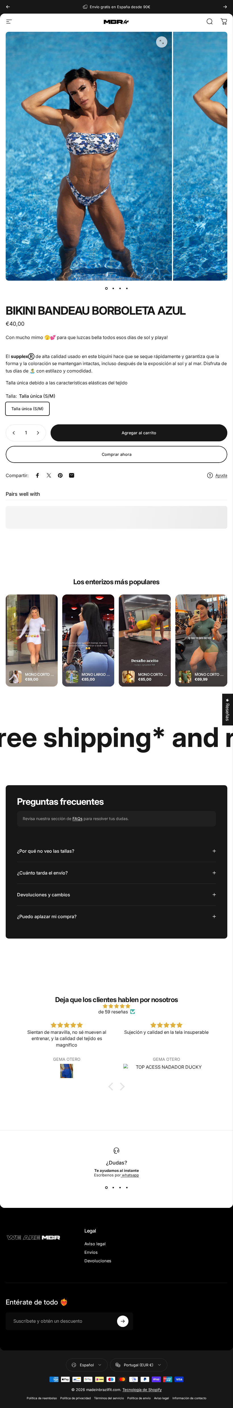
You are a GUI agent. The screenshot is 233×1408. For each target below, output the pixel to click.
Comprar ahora (117, 454)
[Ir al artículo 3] (119, 288)
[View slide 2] (113, 1187)
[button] (112, 1087)
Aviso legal (95, 1243)
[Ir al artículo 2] (113, 288)
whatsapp (130, 1175)
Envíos (91, 1252)
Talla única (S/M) (27, 408)
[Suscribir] (122, 1321)
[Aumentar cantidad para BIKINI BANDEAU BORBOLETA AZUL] (39, 433)
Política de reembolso (42, 1398)
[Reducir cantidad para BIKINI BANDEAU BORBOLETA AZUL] (12, 433)
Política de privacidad (75, 1398)
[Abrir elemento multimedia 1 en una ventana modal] (161, 42)
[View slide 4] (126, 1187)
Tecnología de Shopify (142, 1389)
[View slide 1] (106, 1187)
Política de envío (139, 1398)
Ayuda (221, 475)
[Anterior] (8, 7)
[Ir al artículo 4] (126, 288)
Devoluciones (97, 1260)
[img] (116, 1006)
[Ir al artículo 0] (106, 288)
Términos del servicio (109, 1398)
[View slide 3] (119, 1187)
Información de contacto (189, 1398)
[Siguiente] (225, 7)
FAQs (77, 818)
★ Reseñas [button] (227, 709)
